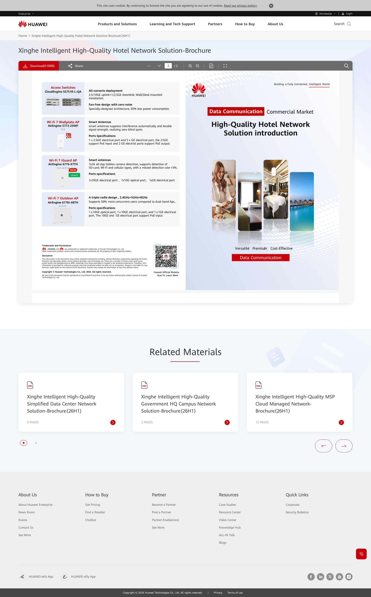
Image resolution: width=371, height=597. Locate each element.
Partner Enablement (165, 520)
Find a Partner (161, 512)
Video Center (227, 520)
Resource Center (230, 512)
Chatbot (90, 520)
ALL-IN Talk (227, 535)
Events (22, 520)
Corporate (292, 504)
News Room (26, 512)
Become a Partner (164, 504)
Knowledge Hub (230, 527)
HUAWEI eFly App (83, 576)
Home (22, 35)
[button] (23, 443)
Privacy (218, 592)
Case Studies (227, 504)
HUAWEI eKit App (41, 576)
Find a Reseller (95, 512)
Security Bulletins (297, 512)
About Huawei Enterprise (35, 504)
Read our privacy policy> (240, 5)
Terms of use (235, 592)
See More (24, 535)
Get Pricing (92, 504)
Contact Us (25, 527)
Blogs (222, 542)
